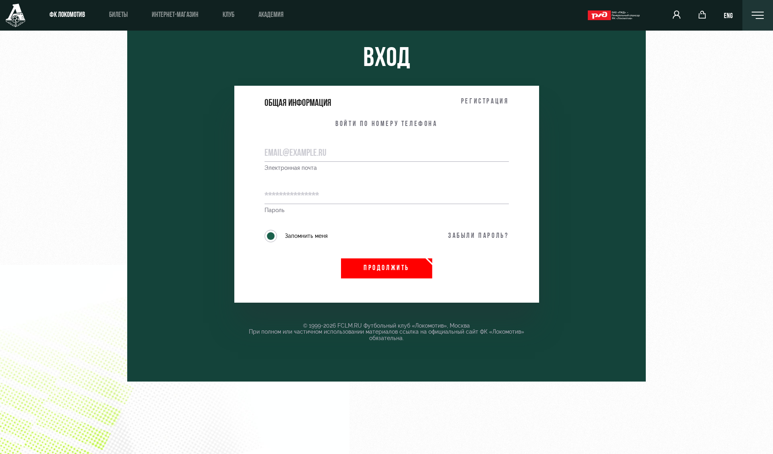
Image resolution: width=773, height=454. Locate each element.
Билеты (118, 15)
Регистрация (485, 101)
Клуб (228, 15)
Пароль (275, 210)
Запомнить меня (306, 236)
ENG (728, 16)
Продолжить (386, 268)
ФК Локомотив (67, 15)
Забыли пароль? (478, 236)
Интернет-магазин (175, 15)
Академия (270, 15)
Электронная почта (291, 168)
